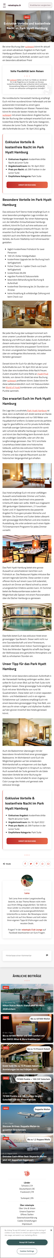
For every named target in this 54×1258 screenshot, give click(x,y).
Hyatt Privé (42, 374)
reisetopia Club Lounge (32, 929)
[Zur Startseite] (27, 1175)
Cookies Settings (27, 1251)
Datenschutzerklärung (27, 1217)
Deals (27, 17)
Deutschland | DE (27, 1188)
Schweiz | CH (27, 1185)
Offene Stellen (27, 1214)
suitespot (29, 46)
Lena (22, 35)
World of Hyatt (13, 387)
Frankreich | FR (27, 1191)
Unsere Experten (27, 1211)
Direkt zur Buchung (27, 185)
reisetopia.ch (14, 5)
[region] (27, 1242)
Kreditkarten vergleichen (40, 5)
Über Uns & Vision (27, 1208)
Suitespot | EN (27, 1198)
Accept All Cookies (27, 1242)
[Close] (51, 1230)
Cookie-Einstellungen (27, 1220)
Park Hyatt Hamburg (37, 410)
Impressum (27, 1223)
